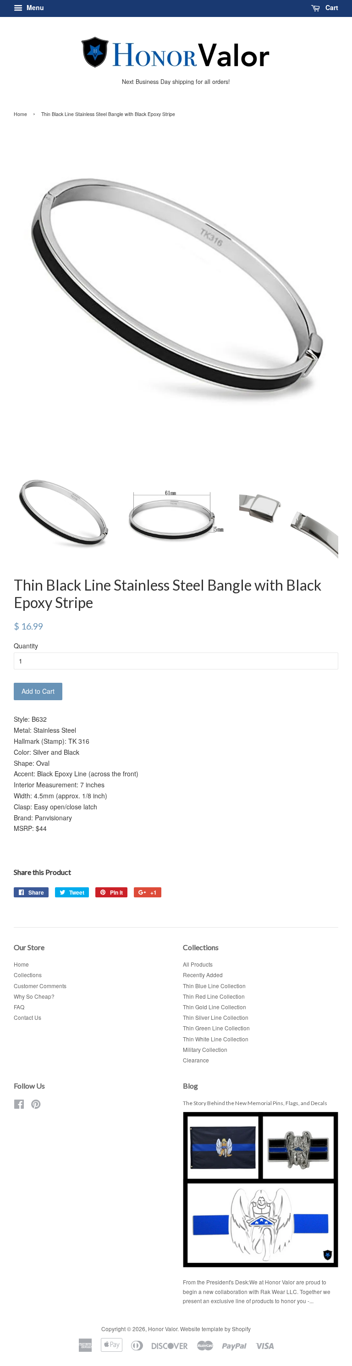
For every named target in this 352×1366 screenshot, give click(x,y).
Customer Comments (40, 986)
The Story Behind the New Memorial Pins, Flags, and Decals (255, 1103)
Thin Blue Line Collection (214, 986)
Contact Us (27, 1017)
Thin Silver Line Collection (215, 1017)
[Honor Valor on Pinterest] (36, 1106)
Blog (190, 1085)
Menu (34, 7)
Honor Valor (162, 1329)
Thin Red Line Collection (214, 996)
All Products (198, 964)
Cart (331, 7)
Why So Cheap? (34, 996)
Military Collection (205, 1049)
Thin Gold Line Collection (214, 1007)
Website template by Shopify (215, 1329)
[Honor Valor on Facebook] (19, 1106)
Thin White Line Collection (215, 1039)
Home (20, 114)
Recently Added (203, 975)
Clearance (196, 1060)
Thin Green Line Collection (216, 1028)
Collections (28, 975)
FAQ (19, 1007)
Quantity (26, 645)
